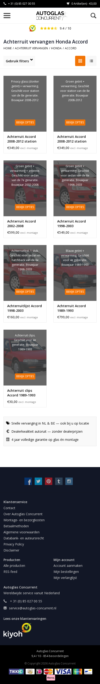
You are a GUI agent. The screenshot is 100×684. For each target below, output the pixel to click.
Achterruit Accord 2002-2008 (21, 223)
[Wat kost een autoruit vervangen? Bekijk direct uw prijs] (52, 16)
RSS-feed (10, 571)
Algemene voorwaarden (21, 532)
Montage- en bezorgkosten (24, 520)
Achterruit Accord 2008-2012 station (72, 138)
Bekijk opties (25, 122)
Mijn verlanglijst (65, 577)
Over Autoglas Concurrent (23, 514)
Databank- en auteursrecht (23, 538)
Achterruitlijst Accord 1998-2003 (24, 308)
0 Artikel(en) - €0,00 (84, 4)
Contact (9, 508)
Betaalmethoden (16, 526)
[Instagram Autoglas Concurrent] (69, 481)
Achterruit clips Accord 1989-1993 (21, 392)
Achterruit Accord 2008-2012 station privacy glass (22, 139)
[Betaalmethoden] (15, 671)
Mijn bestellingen (66, 571)
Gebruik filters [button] (17, 61)
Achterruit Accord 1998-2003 (71, 223)
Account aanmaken (68, 565)
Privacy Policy (13, 544)
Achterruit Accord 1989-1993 (71, 308)
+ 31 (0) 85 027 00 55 (21, 4)
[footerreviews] (50, 630)
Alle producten (14, 565)
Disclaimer (11, 550)
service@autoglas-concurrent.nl (32, 608)
